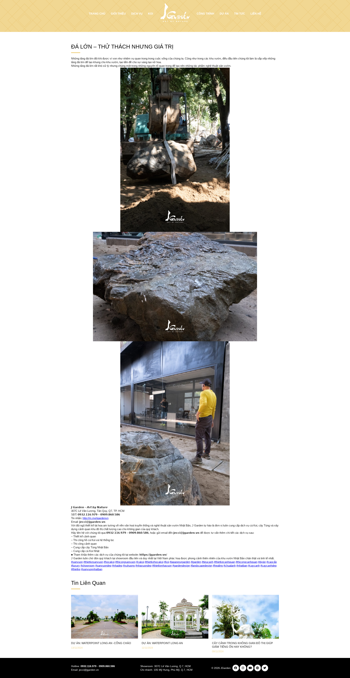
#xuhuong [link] (129, 565)
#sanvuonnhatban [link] (91, 569)
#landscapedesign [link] (201, 565)
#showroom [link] (88, 565)
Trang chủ (97, 13)
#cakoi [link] (140, 561)
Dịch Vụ (137, 13)
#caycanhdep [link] (268, 565)
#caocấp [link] (272, 561)
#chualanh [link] (229, 565)
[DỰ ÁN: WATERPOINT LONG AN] (175, 638)
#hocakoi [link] (109, 561)
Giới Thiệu (118, 13)
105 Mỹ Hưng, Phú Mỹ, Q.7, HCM (173, 669)
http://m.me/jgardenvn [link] (95, 518)
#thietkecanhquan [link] (224, 561)
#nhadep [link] (117, 565)
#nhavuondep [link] (143, 565)
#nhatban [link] (241, 565)
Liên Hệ (255, 13)
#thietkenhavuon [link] (162, 565)
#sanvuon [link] (77, 561)
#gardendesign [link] (181, 565)
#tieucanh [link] (207, 561)
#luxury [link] (75, 565)
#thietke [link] (75, 569)
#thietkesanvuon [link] (93, 561)
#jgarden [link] (196, 561)
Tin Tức (239, 13)
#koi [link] (166, 561)
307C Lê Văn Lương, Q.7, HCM (172, 666)
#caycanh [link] (254, 565)
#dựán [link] (262, 561)
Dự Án (224, 13)
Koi (150, 13)
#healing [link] (218, 565)
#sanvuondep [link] (103, 565)
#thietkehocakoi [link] (154, 561)
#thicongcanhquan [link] (246, 561)
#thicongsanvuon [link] (125, 561)
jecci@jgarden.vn (89, 669)
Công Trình (205, 13)
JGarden (226, 668)
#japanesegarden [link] (180, 561)
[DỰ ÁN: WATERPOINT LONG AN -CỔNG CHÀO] (104, 638)
